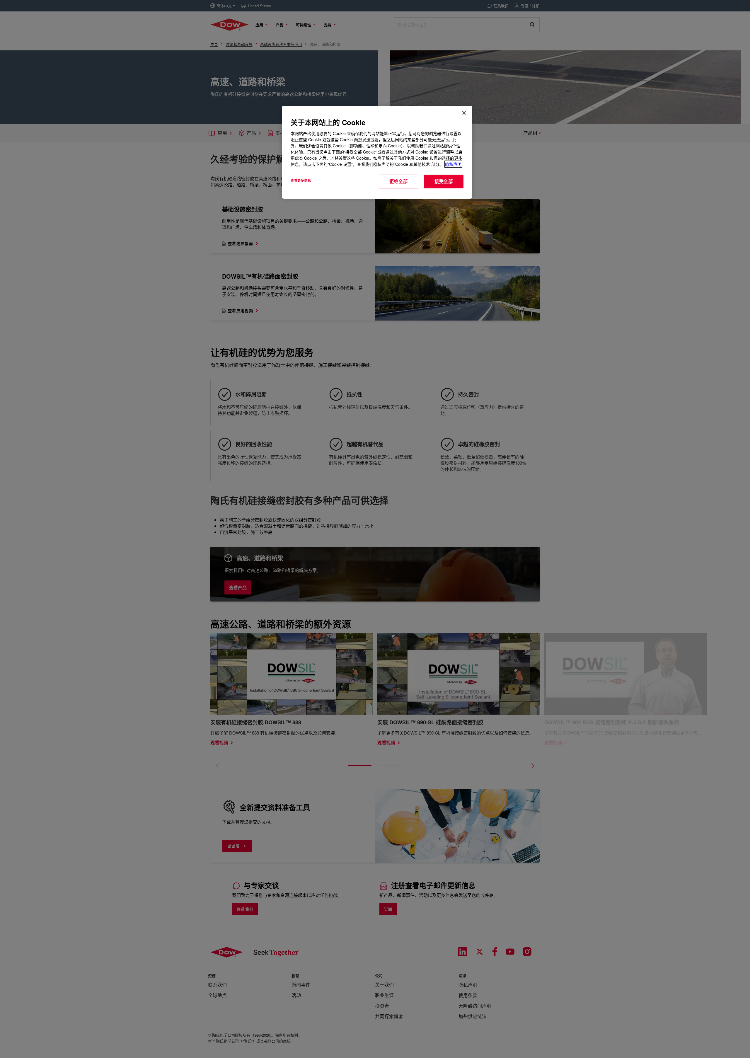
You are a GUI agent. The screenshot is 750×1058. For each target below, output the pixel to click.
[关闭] (464, 112)
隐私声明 (453, 164)
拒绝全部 (398, 181)
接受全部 (443, 181)
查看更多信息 (301, 180)
